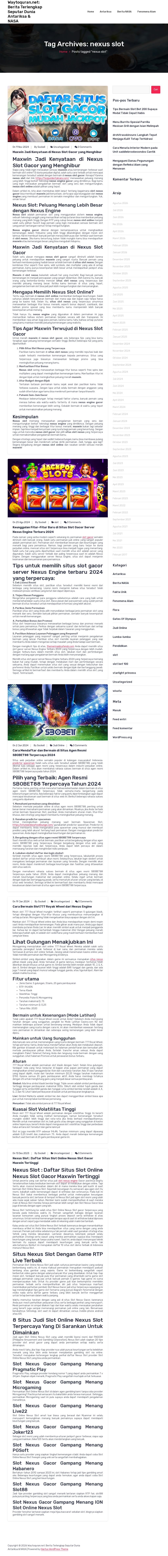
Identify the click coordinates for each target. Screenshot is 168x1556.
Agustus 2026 (120, 203)
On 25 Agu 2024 (21, 522)
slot (56, 522)
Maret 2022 (119, 505)
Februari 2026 (120, 245)
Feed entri (119, 719)
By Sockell (39, 147)
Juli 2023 (118, 463)
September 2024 (122, 365)
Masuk (117, 710)
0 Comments (84, 147)
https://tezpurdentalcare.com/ (52, 178)
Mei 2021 (117, 540)
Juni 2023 (118, 470)
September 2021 (122, 519)
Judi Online (58, 745)
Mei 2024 (118, 393)
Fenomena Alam (146, 11)
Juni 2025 (118, 301)
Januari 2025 (120, 336)
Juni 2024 (118, 386)
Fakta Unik (119, 592)
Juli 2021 (117, 533)
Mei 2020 (118, 547)
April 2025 (118, 315)
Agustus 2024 (120, 372)
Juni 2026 (118, 217)
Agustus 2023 (120, 456)
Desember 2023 (121, 428)
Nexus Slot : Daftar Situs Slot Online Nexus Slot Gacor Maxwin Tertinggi (53, 1160)
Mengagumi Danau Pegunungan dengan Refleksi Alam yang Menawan (133, 164)
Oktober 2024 (120, 358)
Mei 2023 (118, 477)
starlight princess (124, 672)
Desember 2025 (121, 259)
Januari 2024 (120, 421)
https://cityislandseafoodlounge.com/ (33, 825)
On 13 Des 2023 (21, 1153)
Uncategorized (61, 147)
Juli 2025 (118, 294)
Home (90, 11)
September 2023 (122, 449)
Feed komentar (123, 728)
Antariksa (105, 11)
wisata (117, 690)
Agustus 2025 (120, 287)
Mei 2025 (118, 308)
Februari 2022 (120, 512)
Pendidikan (120, 645)
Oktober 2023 (120, 442)
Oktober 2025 (120, 273)
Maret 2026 (119, 238)
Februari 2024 (120, 414)
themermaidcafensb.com (60, 646)
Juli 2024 (118, 379)
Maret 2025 (119, 322)
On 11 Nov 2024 (21, 147)
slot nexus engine (68, 1180)
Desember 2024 (121, 343)
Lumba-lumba (122, 636)
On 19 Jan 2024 (21, 901)
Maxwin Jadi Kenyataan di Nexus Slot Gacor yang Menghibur (57, 152)
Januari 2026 (120, 252)
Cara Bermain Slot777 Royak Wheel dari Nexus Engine (52, 906)
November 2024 (121, 350)
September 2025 (122, 280)
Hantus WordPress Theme (54, 1549)
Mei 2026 (118, 224)
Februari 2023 (120, 498)
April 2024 (118, 400)
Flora (116, 610)
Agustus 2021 (120, 526)
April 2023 (118, 484)
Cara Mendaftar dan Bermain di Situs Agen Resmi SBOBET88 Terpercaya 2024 (49, 753)
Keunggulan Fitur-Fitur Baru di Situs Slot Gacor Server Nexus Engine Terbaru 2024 (54, 530)
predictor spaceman (24, 763)
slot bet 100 (120, 663)
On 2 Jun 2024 (20, 745)
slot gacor (87, 537)
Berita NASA (124, 11)
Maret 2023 (119, 491)
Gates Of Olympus (124, 619)
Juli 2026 (118, 210)
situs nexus (96, 959)
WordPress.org (122, 737)
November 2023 (121, 435)
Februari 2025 (120, 329)
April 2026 (118, 231)
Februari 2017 (120, 554)
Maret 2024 (119, 407)
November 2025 (121, 266)
